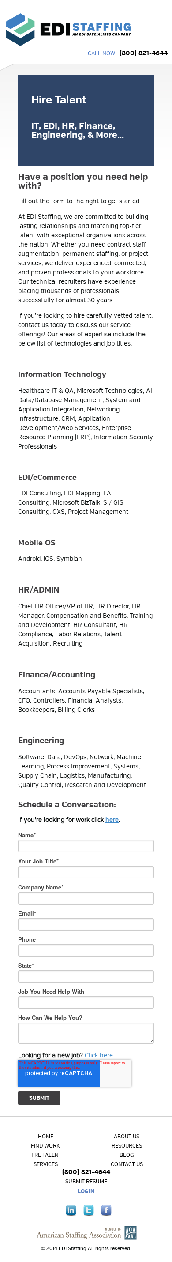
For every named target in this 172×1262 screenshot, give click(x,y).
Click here (99, 1055)
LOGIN (86, 1191)
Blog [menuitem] (127, 1155)
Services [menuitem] (46, 1164)
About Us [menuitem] (126, 1136)
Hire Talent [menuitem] (45, 1155)
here (112, 820)
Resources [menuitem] (127, 1146)
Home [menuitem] (45, 1136)
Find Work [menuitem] (45, 1146)
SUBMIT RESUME (86, 1181)
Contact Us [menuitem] (127, 1164)
